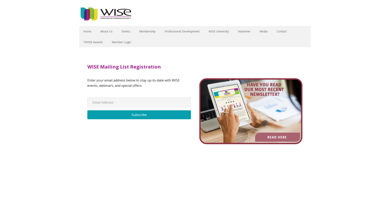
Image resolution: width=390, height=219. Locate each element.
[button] (139, 114)
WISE (105, 16)
